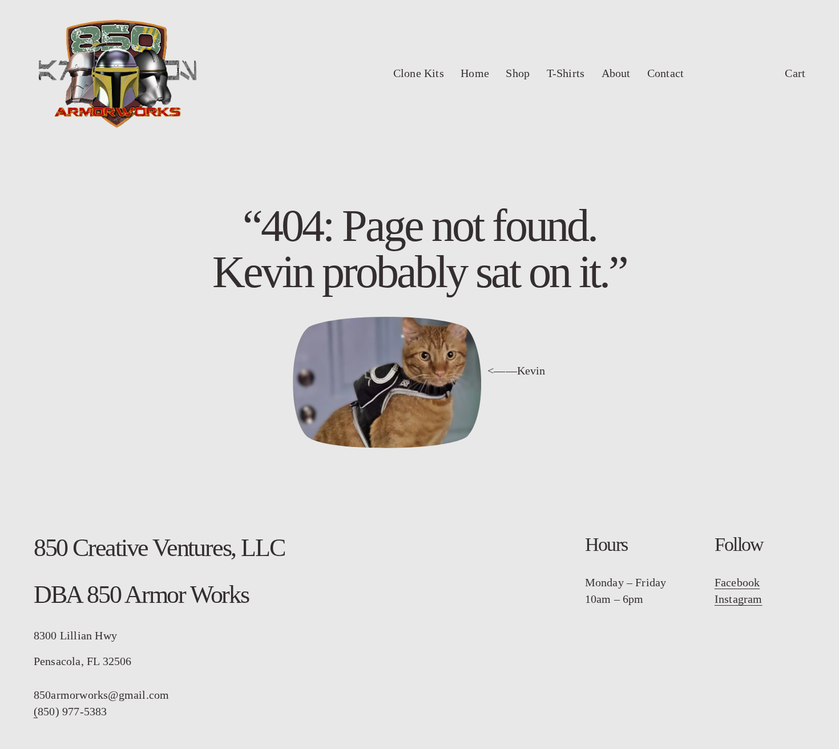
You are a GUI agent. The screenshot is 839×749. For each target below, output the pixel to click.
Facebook (737, 583)
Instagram (739, 599)
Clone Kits (418, 73)
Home (475, 73)
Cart (795, 73)
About (616, 73)
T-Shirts (566, 73)
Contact (665, 73)
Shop (518, 73)
